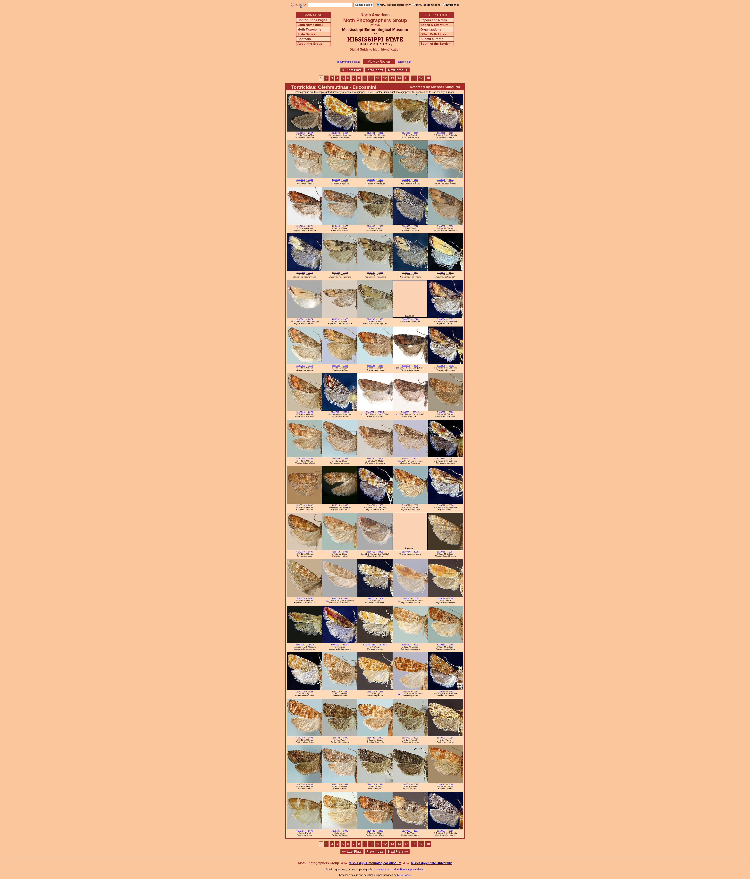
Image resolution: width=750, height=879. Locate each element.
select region (404, 61)
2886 (416, 552)
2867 (310, 133)
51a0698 (441, 179)
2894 (310, 784)
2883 (381, 505)
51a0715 (441, 552)
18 (428, 78)
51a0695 (441, 133)
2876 (416, 319)
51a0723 (371, 738)
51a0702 (336, 319)
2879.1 (346, 412)
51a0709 (336, 459)
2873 (451, 226)
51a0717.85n (369, 645)
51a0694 (300, 133)
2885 (310, 552)
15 (406, 78)
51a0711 (371, 505)
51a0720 (336, 691)
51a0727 (441, 831)
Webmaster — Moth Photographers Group (400, 869)
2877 (451, 319)
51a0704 (441, 319)
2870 (416, 179)
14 (399, 78)
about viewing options (348, 61)
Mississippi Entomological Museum (375, 863)
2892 (451, 691)
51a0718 (300, 645)
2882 (451, 459)
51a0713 (300, 552)
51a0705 (371, 366)
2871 (451, 179)
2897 (381, 831)
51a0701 (441, 272)
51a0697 (406, 179)
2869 (381, 179)
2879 (451, 366)
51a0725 (441, 784)
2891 (381, 691)
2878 (381, 366)
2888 (416, 598)
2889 (416, 645)
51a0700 (441, 226)
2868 (451, 133)
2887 (451, 552)
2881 (345, 459)
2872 (345, 226)
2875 (345, 319)
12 (385, 78)
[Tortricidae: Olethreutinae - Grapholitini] (398, 71)
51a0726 (371, 831)
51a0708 (441, 412)
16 (413, 78)
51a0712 (441, 505)
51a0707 (335, 412)
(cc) (292, 321)
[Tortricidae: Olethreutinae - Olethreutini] (351, 71)
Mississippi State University (431, 863)
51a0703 (406, 319)
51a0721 (371, 691)
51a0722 (441, 691)
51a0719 (406, 645)
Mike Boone (404, 875)
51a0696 (371, 179)
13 (392, 78)
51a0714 (406, 552)
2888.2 (310, 645)
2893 (381, 738)
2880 (451, 412)
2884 (451, 505)
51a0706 (441, 366)
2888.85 (383, 645)
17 (421, 78)
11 (377, 78)
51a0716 (406, 598)
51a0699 (336, 226)
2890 (345, 691)
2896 (451, 784)
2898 (451, 831)
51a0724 (300, 784)
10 (370, 78)
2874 (451, 272)
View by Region (379, 61)
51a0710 (441, 459)
